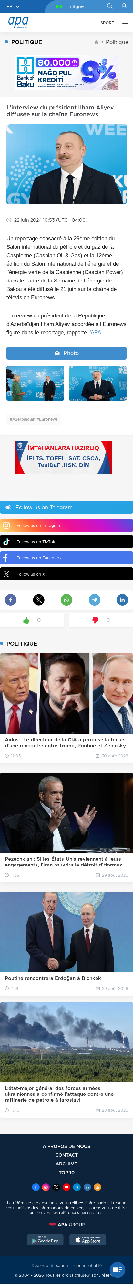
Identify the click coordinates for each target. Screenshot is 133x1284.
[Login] (124, 6)
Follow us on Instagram (38, 525)
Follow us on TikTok (35, 541)
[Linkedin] (87, 1187)
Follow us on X (30, 574)
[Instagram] (46, 1187)
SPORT (107, 22)
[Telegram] (77, 1187)
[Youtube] (66, 1187)
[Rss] (97, 1187)
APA (96, 332)
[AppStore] (87, 1240)
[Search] (109, 6)
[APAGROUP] (66, 1224)
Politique (117, 42)
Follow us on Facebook (39, 558)
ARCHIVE (66, 1163)
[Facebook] (36, 1187)
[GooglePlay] (45, 1240)
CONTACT (66, 1155)
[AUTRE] (123, 22)
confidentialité (88, 1265)
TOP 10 (67, 1172)
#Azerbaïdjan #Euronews (34, 419)
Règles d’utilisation (50, 1265)
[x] (56, 1187)
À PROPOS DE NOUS (66, 1146)
